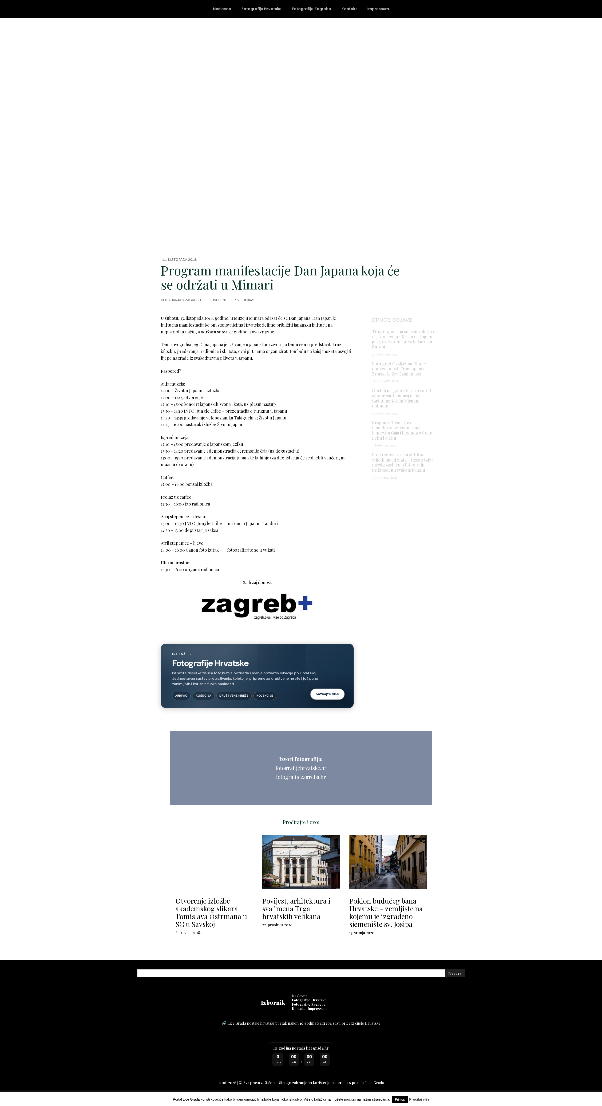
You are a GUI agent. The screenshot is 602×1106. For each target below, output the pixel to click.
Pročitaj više (419, 1099)
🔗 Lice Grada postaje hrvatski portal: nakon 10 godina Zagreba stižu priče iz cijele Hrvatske (301, 1023)
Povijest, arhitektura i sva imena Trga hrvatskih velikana (296, 908)
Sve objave (245, 300)
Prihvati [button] (400, 1099)
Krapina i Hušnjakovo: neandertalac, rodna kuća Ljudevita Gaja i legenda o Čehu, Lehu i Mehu (403, 430)
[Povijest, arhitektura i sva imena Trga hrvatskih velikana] (301, 862)
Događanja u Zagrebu (181, 300)
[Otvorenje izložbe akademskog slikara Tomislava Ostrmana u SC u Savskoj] (214, 862)
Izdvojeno (218, 300)
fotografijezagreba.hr (301, 776)
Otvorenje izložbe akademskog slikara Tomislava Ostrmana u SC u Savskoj (211, 912)
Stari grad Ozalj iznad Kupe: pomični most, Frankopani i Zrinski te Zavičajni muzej (399, 369)
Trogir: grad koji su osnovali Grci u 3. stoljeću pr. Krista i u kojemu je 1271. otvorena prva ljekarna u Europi (403, 339)
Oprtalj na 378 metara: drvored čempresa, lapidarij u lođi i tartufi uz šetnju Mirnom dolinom (401, 398)
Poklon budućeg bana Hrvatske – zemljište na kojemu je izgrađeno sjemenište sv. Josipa (386, 912)
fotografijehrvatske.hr (301, 767)
